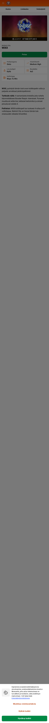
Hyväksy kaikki (24, 718)
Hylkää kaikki (24, 711)
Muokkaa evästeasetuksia (24, 704)
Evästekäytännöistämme (21, 698)
